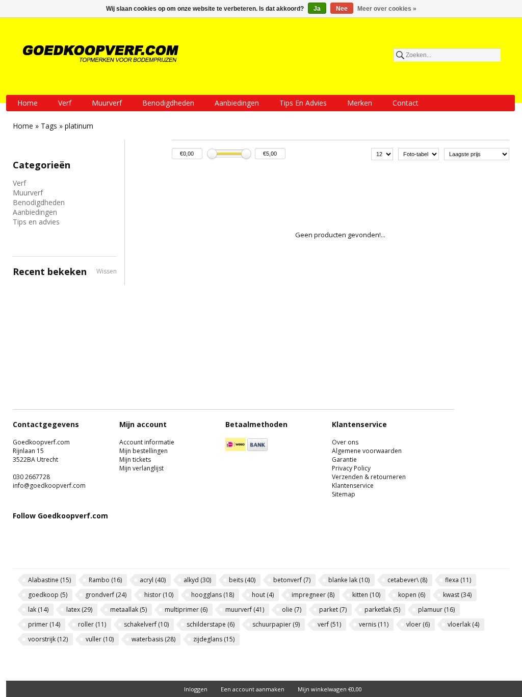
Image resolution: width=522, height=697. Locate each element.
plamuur (436, 609)
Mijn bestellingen (143, 450)
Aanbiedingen (237, 103)
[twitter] (51, 551)
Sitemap (343, 494)
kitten (366, 594)
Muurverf (107, 103)
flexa (458, 580)
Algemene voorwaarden (367, 450)
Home (27, 103)
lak (38, 609)
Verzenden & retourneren (369, 476)
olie (291, 609)
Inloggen (195, 689)
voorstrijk (48, 639)
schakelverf (146, 624)
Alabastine (49, 580)
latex (79, 609)
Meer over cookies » (386, 8)
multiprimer (186, 609)
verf (329, 624)
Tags (49, 126)
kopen (411, 594)
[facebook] (25, 551)
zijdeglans (213, 639)
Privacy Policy (351, 468)
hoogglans (212, 594)
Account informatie (146, 442)
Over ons (345, 442)
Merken (359, 103)
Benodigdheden (168, 103)
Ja (317, 8)
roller (92, 624)
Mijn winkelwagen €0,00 (330, 689)
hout (263, 594)
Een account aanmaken (252, 689)
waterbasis (153, 639)
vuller (100, 639)
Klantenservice (353, 485)
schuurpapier (276, 624)
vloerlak (463, 624)
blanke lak (349, 580)
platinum (79, 126)
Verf (64, 103)
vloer (418, 624)
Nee (342, 8)
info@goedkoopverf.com (49, 485)
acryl (153, 580)
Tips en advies (303, 103)
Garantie (344, 459)
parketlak (382, 609)
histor (158, 594)
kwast (457, 594)
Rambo (105, 580)
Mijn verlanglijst (141, 468)
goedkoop (47, 594)
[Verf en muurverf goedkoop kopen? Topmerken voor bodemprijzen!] (101, 54)
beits (242, 580)
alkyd (197, 580)
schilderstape (210, 624)
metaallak (128, 609)
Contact (406, 103)
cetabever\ (407, 580)
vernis (373, 624)
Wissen (106, 271)
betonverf (291, 580)
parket (333, 609)
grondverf (105, 594)
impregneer (313, 594)
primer (44, 624)
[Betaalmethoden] (235, 448)
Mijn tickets (135, 459)
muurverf (244, 609)
